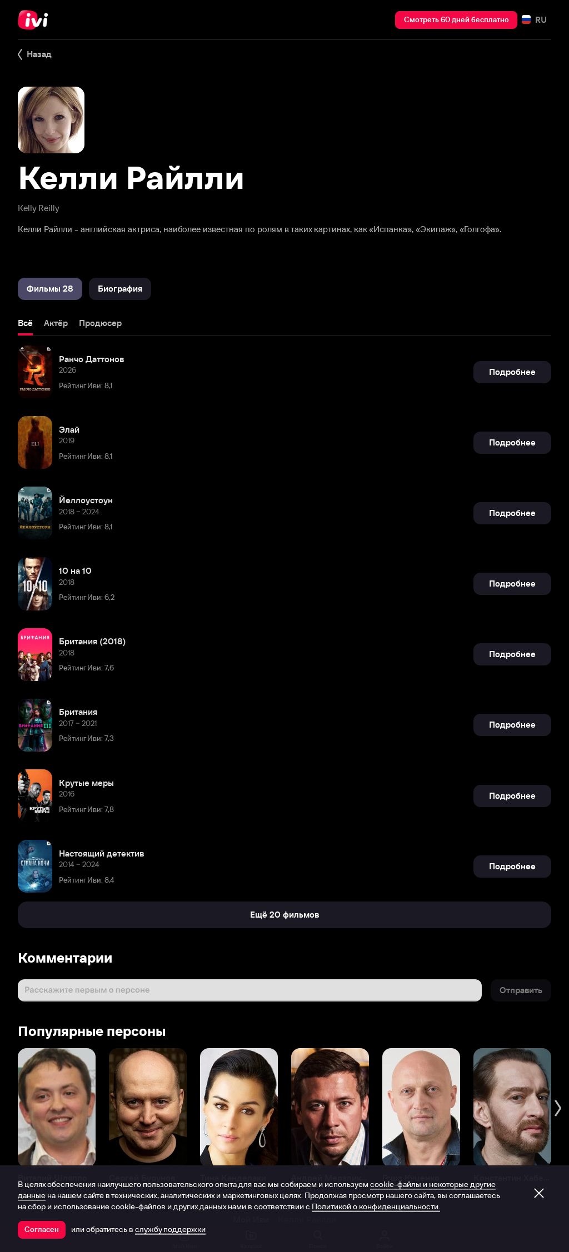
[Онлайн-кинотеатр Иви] (36, 20)
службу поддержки (170, 1229)
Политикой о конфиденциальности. (376, 1206)
